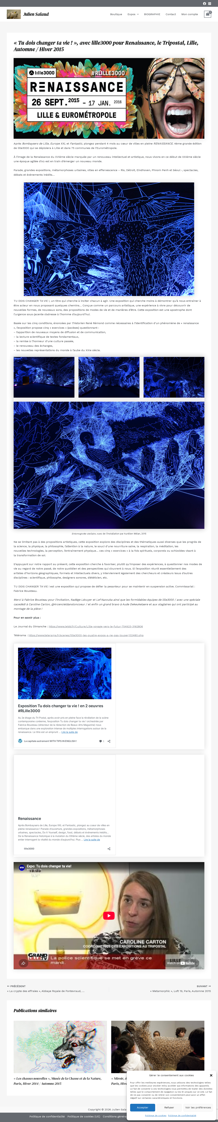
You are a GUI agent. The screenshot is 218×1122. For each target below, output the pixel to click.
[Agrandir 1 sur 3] (70, 361)
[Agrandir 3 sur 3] (200, 361)
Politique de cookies (155, 1115)
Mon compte (189, 14)
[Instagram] (209, 3)
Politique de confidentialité (182, 1115)
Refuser (169, 1107)
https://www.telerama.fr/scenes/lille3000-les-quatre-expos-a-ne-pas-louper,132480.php (86, 635)
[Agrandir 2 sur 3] (135, 361)
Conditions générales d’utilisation (124, 1116)
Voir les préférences (198, 1107)
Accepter (142, 1107)
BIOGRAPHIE (152, 14)
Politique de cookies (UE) (83, 1116)
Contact (171, 14)
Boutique (116, 14)
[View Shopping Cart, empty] (207, 14)
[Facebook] (204, 3)
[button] (211, 1075)
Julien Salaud (36, 14)
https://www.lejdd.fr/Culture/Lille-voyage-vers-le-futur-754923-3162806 (96, 626)
